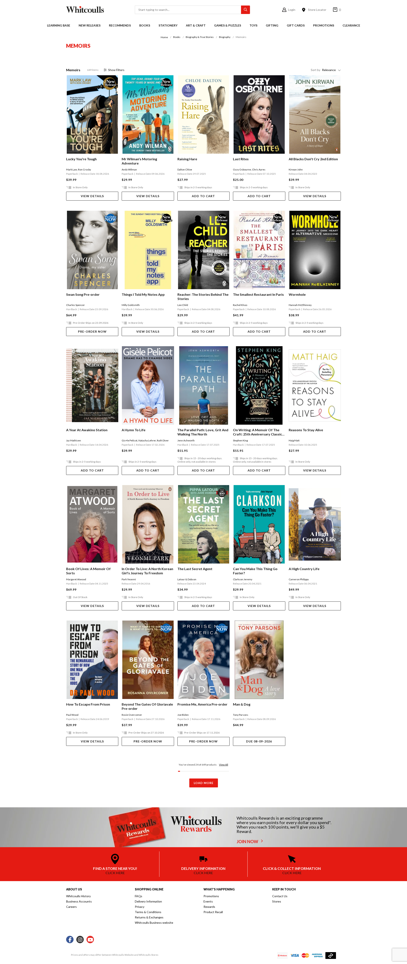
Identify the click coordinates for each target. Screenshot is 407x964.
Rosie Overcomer (132, 714)
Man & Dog (241, 704)
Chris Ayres (258, 169)
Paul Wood (72, 714)
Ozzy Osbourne (242, 169)
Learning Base (58, 25)
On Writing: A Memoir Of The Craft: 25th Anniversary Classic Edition (257, 432)
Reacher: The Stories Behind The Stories (203, 296)
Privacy (139, 906)
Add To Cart (203, 196)
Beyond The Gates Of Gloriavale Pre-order (147, 706)
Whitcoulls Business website (154, 922)
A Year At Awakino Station (86, 430)
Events (208, 901)
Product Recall (213, 912)
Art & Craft (196, 25)
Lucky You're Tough (81, 159)
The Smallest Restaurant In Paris (258, 294)
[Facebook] (69, 939)
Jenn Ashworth (186, 440)
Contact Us (279, 896)
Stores (276, 901)
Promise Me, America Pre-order (202, 704)
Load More (203, 783)
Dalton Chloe (184, 169)
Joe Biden (183, 714)
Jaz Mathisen (73, 440)
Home (164, 37)
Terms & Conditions (148, 912)
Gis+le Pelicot (129, 440)
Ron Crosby (84, 169)
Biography (224, 37)
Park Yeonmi (129, 579)
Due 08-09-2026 (259, 741)
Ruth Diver (163, 440)
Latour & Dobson (186, 579)
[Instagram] (80, 939)
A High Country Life (304, 569)
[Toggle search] (245, 10)
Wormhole (297, 294)
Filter (116, 70)
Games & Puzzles (227, 25)
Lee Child (182, 305)
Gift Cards (296, 25)
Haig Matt (294, 440)
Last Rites (241, 159)
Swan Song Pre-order (83, 294)
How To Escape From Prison (88, 704)
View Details (92, 196)
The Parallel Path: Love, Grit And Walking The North (202, 432)
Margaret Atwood (76, 579)
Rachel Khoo (240, 305)
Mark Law (71, 169)
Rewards (209, 906)
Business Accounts (79, 901)
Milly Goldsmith (131, 305)
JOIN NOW (248, 841)
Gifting (272, 25)
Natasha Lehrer (147, 440)
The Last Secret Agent (194, 569)
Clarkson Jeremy (242, 579)
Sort (315, 70)
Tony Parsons (240, 714)
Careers (71, 906)
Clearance (351, 25)
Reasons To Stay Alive (306, 430)
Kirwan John (296, 169)
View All (223, 764)
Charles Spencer (75, 305)
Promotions (323, 25)
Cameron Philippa (299, 579)
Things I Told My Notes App (143, 294)
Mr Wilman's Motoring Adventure (139, 161)
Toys (253, 25)
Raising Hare (187, 159)
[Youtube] (90, 939)
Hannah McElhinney (300, 305)
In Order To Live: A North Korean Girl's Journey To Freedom (147, 571)
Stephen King (240, 440)
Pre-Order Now (92, 331)
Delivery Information (148, 901)
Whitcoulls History (78, 896)
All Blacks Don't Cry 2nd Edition (313, 159)
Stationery (168, 25)
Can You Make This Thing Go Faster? (255, 571)
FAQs (138, 896)
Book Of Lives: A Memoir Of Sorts (88, 571)
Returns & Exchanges (149, 917)
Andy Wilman (129, 169)
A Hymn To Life (133, 430)
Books (144, 25)
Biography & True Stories (200, 37)
